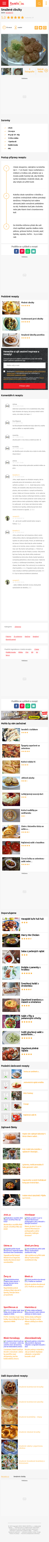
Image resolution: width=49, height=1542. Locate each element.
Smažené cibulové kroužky (29, 1432)
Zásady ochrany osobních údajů (18, 379)
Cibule (36, 649)
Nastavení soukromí (14, 1532)
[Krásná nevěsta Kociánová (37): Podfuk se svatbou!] (35, 1280)
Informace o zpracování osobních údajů (20, 1530)
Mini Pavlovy (28, 1093)
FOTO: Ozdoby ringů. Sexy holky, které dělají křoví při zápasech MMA (14, 1319)
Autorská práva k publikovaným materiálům (27, 1527)
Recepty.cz (5, 1476)
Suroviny (5, 120)
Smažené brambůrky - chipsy (30, 1417)
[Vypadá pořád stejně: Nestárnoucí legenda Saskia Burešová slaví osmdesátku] (14, 1250)
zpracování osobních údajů (16, 375)
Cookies (35, 1530)
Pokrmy (8, 636)
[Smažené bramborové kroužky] (9, 1386)
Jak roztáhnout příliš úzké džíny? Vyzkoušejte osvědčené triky (35, 1257)
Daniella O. (16, 475)
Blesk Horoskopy (12, 1338)
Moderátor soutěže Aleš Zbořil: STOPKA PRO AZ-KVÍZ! (13, 1227)
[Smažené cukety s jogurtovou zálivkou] (9, 1447)
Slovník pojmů (11, 639)
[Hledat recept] (39, 3)
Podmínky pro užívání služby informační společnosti (23, 1529)
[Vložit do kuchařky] (36, 27)
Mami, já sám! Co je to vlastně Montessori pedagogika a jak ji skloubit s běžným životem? (33, 1230)
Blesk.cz (29, 1276)
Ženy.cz (7, 1276)
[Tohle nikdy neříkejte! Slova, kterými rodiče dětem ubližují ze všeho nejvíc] (35, 1312)
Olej (26, 652)
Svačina (27, 636)
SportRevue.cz (11, 1307)
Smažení (36, 636)
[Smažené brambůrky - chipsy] (9, 1416)
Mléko (20, 652)
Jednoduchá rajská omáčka (33, 1082)
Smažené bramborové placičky (31, 1402)
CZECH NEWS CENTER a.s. (25, 1526)
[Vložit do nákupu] (40, 27)
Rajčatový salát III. (29, 1115)
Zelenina (18, 627)
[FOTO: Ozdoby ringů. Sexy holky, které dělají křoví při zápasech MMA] (14, 1312)
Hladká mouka (11, 652)
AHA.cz (7, 1214)
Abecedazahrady (33, 1338)
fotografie (29, 70)
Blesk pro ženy (32, 1245)
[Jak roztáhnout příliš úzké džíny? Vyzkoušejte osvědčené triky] (35, 1250)
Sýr (37, 652)
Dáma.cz (8, 1245)
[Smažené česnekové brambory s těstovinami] (9, 1462)
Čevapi (25, 1104)
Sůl (32, 652)
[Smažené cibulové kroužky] (9, 1431)
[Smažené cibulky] (24, 65)
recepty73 (9, 13)
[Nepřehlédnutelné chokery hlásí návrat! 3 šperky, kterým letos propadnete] (14, 1282)
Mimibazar (30, 1214)
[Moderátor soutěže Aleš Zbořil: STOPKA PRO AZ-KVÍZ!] (14, 1219)
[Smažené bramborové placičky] (9, 1401)
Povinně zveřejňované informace (30, 1533)
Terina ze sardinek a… (31, 1071)
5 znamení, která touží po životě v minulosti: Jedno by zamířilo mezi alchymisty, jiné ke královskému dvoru (13, 1354)
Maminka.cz (30, 1307)
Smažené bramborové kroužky (31, 1387)
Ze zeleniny (18, 636)
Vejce (8, 655)
